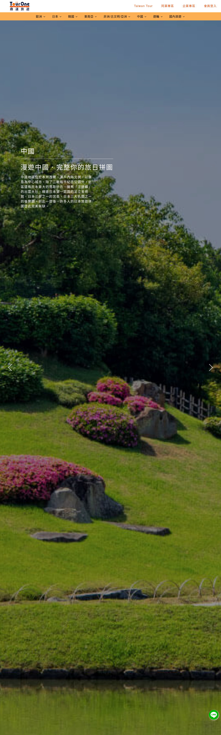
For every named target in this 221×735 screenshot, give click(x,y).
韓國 (71, 16)
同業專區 (167, 6)
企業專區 (189, 6)
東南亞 (89, 16)
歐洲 (39, 16)
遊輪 (156, 16)
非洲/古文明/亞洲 (116, 16)
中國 (140, 16)
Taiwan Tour (143, 6)
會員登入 (210, 6)
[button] (211, 367)
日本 (55, 16)
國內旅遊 (175, 16)
